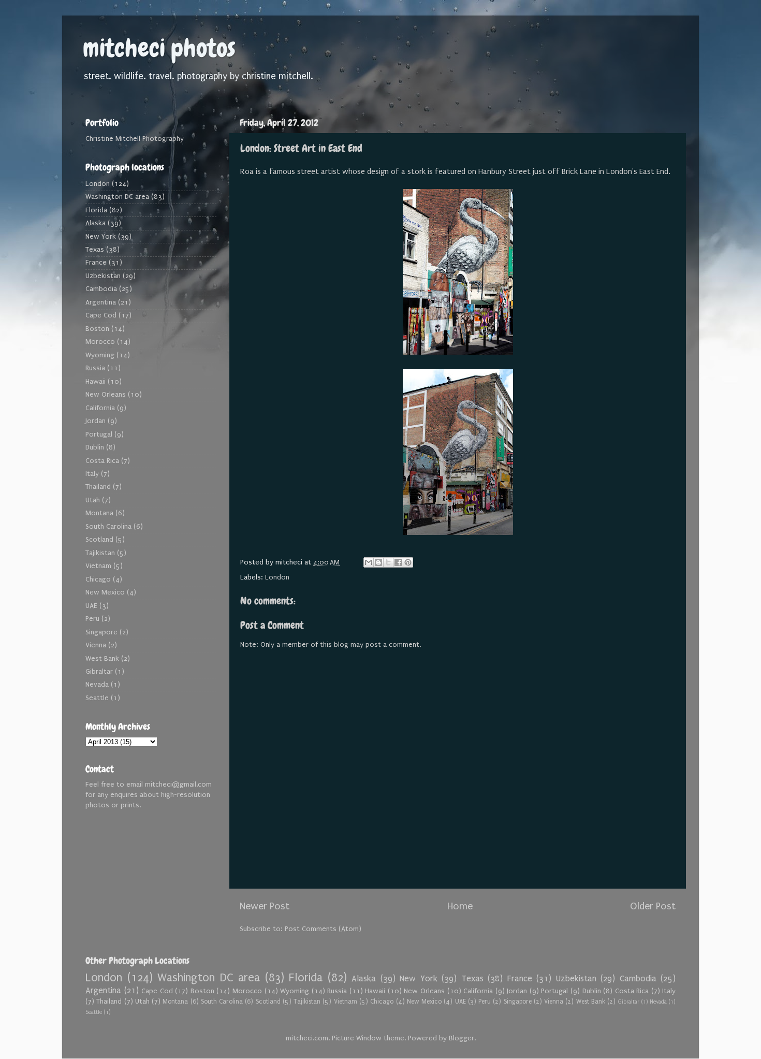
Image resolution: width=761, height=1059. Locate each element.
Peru (92, 619)
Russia (95, 368)
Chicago (98, 579)
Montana (99, 513)
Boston (97, 329)
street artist (318, 171)
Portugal (98, 434)
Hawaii (95, 382)
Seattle (97, 698)
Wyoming (99, 355)
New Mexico (105, 592)
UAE (91, 606)
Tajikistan (100, 553)
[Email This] (368, 562)
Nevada (97, 684)
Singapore (101, 632)
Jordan (95, 421)
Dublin (94, 447)
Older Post (653, 906)
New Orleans (105, 394)
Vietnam (98, 566)
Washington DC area (117, 197)
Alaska (95, 223)
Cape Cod (100, 315)
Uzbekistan (103, 276)
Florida (96, 210)
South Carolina (108, 527)
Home (460, 906)
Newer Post (264, 906)
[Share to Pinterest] (408, 562)
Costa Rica (102, 461)
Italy (92, 474)
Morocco (100, 342)
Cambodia (101, 289)
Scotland (99, 539)
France (96, 262)
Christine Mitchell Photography (134, 139)
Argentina (100, 302)
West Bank (102, 659)
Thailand (98, 487)
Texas (94, 249)
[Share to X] (388, 562)
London (277, 577)
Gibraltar (99, 672)
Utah (92, 500)
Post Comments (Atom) (323, 929)
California (100, 408)
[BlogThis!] (378, 562)
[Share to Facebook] (398, 562)
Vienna (95, 645)
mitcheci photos (159, 48)
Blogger (461, 1038)
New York (100, 237)
